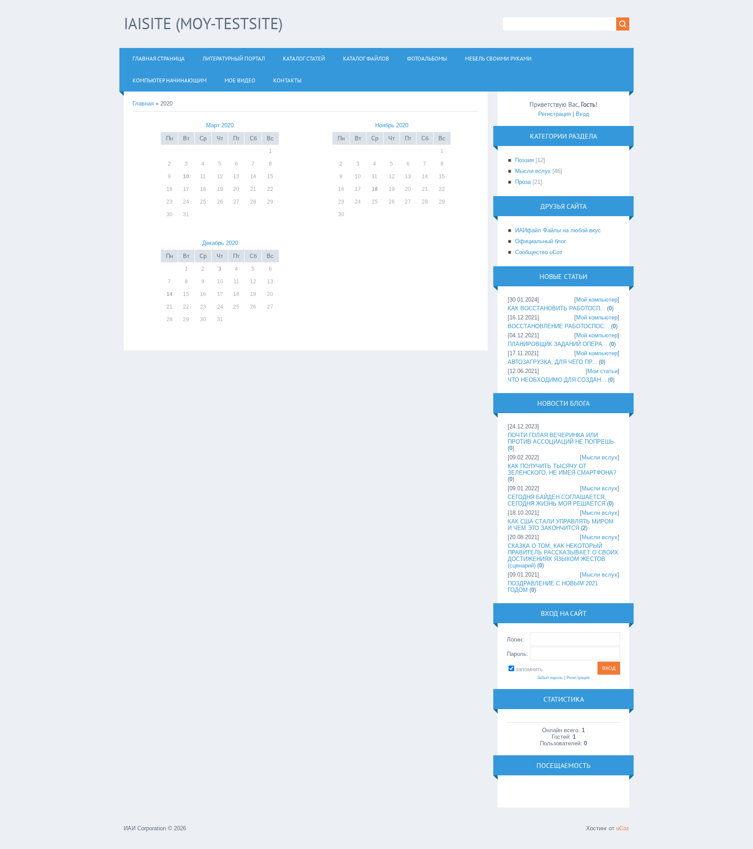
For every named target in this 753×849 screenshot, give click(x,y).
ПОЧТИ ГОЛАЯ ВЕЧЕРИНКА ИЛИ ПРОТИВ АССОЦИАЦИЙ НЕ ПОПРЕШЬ (561, 438)
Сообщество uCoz (539, 252)
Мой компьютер (596, 299)
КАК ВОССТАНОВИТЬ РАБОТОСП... (556, 308)
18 (375, 189)
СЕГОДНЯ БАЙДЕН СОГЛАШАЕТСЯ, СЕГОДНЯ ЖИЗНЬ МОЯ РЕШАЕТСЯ (557, 500)
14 (169, 294)
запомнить (529, 669)
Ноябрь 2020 (391, 125)
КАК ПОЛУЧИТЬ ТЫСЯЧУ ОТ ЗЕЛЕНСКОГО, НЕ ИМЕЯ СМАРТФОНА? (562, 469)
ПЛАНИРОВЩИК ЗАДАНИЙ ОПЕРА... (557, 344)
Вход (582, 114)
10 (186, 176)
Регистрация (554, 114)
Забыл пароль (550, 678)
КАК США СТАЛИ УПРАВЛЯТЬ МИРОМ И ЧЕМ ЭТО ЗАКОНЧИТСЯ (561, 524)
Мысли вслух (533, 171)
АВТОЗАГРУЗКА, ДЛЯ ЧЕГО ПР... (552, 362)
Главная (143, 103)
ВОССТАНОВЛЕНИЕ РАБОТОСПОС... (558, 326)
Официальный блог (540, 241)
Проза (523, 182)
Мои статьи (602, 371)
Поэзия (524, 160)
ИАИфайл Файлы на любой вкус (558, 230)
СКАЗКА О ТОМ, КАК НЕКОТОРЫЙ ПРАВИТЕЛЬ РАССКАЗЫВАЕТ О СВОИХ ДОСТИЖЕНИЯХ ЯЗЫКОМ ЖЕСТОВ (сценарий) (563, 556)
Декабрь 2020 (220, 243)
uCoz (622, 828)
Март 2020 (220, 125)
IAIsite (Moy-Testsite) (203, 23)
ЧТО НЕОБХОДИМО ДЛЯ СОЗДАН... (557, 380)
